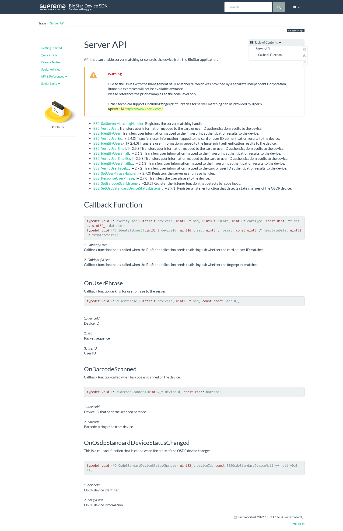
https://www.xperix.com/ (144, 109)
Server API (57, 23)
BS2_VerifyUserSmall (109, 148)
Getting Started (51, 48)
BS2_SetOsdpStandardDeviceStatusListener (127, 188)
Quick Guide (49, 55)
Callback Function (270, 55)
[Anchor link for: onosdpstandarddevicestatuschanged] (193, 442)
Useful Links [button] (49, 83)
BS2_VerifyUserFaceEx (111, 168)
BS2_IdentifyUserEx (109, 143)
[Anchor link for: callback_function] (146, 204)
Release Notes (50, 62)
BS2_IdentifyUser (107, 133)
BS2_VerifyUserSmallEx (111, 158)
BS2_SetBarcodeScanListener (116, 183)
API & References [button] (53, 76)
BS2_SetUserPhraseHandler (115, 173)
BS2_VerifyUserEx (107, 138)
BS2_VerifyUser (105, 128)
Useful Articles (50, 69)
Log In (300, 524)
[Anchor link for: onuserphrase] (126, 283)
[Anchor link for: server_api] (131, 43)
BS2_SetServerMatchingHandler (118, 123)
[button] (296, 7)
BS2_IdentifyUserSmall (111, 153)
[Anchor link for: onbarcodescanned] (140, 369)
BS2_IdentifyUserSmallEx (113, 163)
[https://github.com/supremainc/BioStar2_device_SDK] (57, 114)
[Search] (279, 7)
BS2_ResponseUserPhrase (113, 178)
